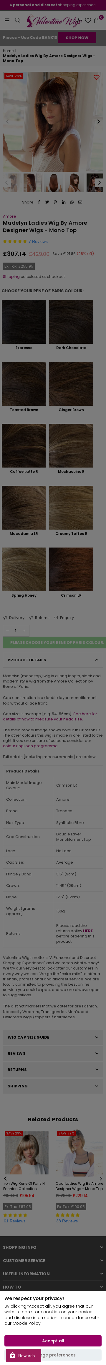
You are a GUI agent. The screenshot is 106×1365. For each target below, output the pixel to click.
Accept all (53, 1341)
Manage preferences (53, 1355)
